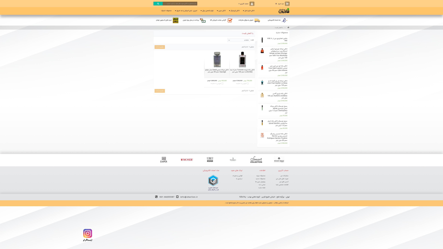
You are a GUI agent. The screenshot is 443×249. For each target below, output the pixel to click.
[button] (273, 33)
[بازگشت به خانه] (288, 27)
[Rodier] (210, 159)
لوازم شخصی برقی (207, 10)
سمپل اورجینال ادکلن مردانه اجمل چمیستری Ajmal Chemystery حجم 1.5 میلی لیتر (278, 109)
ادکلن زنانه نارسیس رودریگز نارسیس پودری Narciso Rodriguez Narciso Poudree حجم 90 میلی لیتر (277, 137)
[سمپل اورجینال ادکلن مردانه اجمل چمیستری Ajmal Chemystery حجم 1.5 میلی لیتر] (262, 107)
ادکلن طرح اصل (249, 10)
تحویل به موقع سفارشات (245, 20)
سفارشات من (284, 176)
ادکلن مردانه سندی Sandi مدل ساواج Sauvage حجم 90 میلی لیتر (217, 71)
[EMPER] (164, 159)
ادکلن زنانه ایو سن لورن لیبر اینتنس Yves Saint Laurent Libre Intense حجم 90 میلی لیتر (277, 69)
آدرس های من (283, 182)
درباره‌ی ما (239, 179)
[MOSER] (187, 159)
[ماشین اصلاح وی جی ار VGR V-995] (262, 40)
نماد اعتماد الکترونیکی (274, 20)
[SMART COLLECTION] (256, 159)
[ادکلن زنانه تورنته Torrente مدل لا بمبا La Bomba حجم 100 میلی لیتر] (242, 60)
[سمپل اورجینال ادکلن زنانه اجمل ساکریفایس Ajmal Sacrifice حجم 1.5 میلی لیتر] (262, 122)
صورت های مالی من (282, 179)
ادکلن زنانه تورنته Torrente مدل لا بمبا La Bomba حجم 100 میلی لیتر (242, 71)
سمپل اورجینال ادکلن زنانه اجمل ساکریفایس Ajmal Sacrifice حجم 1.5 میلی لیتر (277, 123)
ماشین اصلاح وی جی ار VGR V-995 (277, 39)
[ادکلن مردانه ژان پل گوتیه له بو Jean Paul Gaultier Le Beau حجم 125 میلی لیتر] (262, 82)
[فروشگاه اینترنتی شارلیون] (284, 13)
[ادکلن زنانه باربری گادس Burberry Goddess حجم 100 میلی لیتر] (262, 95)
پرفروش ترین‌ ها (260, 182)
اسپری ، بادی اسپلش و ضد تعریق (187, 10)
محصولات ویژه (260, 176)
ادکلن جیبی (222, 10)
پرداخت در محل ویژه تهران (191, 20)
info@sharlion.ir (189, 197)
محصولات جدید (282, 32)
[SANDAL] (233, 159)
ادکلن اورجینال (235, 10)
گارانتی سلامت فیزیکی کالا (218, 20)
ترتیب (252, 40)
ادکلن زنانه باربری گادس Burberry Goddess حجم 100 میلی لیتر (277, 95)
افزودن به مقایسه (241, 83)
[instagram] (87, 242)
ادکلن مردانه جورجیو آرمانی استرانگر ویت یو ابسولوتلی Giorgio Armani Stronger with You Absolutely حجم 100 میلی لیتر (278, 53)
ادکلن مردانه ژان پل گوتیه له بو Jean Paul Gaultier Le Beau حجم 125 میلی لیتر (277, 83)
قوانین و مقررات (237, 176)
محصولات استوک (166, 10)
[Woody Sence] (279, 159)
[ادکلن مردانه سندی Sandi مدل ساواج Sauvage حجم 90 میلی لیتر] (217, 60)
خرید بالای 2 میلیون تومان (164, 20)
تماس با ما (262, 185)
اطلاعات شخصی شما (282, 185)
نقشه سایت (261, 188)
